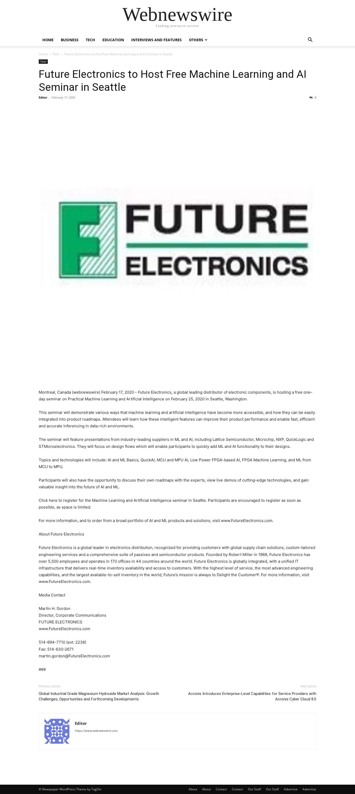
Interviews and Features (156, 39)
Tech (90, 39)
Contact (221, 789)
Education (113, 39)
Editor (43, 97)
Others (196, 39)
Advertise (291, 789)
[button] (310, 40)
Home (48, 39)
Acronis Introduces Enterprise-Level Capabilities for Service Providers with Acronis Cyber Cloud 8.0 (252, 696)
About (193, 789)
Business (69, 39)
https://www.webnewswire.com (96, 731)
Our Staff (254, 789)
